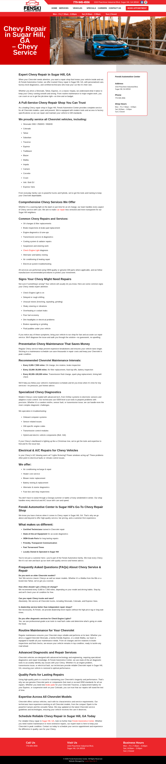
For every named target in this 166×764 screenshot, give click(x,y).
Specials (91, 8)
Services (63, 8)
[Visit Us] (62, 745)
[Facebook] (142, 2)
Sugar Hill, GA (48, 721)
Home (54, 8)
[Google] (145, 2)
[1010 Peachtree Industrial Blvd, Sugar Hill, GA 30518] (92, 2)
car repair (61, 210)
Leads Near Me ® (90, 761)
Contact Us (115, 8)
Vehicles (77, 8)
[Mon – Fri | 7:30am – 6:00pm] (50, 14)
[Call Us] (21, 744)
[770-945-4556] (71, 2)
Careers (102, 8)
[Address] (111, 86)
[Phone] (111, 96)
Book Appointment (137, 8)
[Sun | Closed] (103, 14)
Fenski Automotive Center (83, 721)
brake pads (50, 685)
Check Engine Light (31, 250)
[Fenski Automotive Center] (111, 77)
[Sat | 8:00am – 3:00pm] (79, 14)
